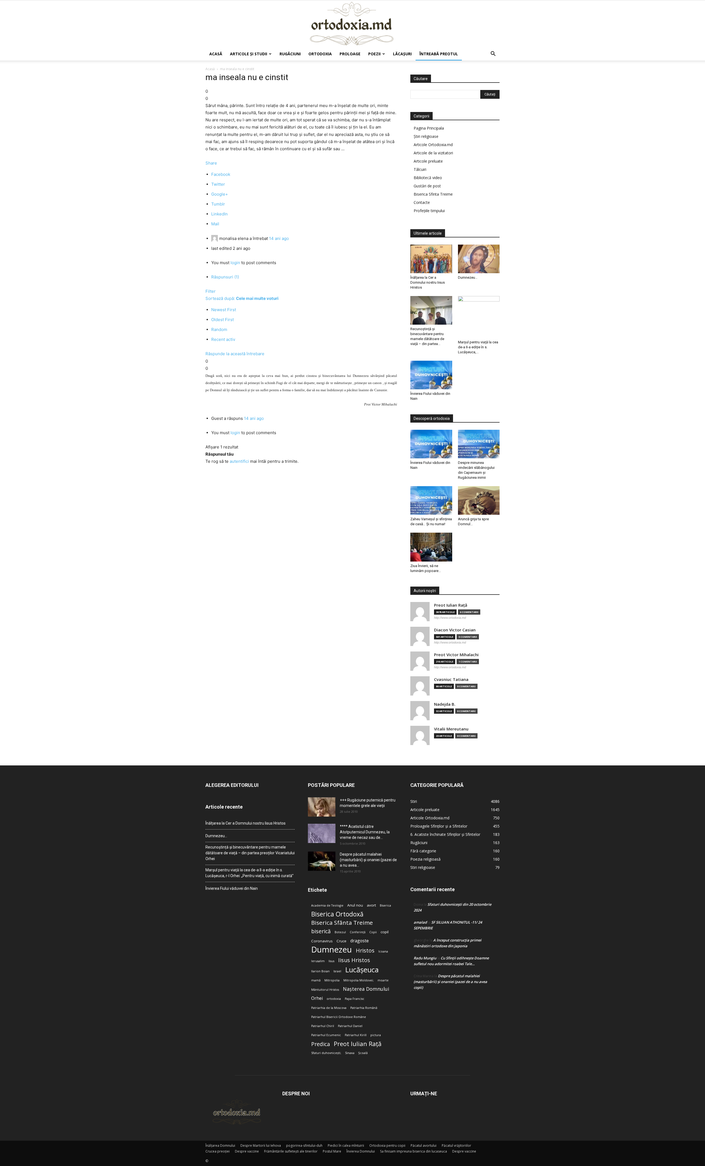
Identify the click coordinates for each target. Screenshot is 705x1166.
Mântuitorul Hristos (325, 990)
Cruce (341, 940)
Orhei (317, 998)
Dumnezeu (331, 949)
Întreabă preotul (438, 53)
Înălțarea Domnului (220, 1145)
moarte (383, 980)
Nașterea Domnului (366, 989)
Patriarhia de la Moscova (328, 1008)
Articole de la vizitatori (433, 152)
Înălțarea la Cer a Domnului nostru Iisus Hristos (427, 282)
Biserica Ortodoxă (337, 914)
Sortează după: (241, 298)
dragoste (359, 941)
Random (219, 329)
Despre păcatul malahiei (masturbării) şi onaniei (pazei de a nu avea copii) (450, 981)
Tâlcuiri (420, 169)
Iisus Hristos (354, 960)
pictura (375, 1035)
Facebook (220, 174)
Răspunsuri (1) (225, 277)
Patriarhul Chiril (322, 1026)
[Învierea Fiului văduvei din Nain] (431, 375)
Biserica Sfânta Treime (342, 923)
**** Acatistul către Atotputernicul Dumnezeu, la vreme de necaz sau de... (365, 832)
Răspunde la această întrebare (234, 353)
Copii (373, 932)
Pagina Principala (429, 128)
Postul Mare (332, 1151)
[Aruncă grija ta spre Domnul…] (479, 500)
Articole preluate (428, 161)
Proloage (350, 53)
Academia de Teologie (327, 905)
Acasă (215, 53)
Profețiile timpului (429, 210)
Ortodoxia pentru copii (387, 1145)
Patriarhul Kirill (356, 1035)
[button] (493, 54)
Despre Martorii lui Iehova (260, 1145)
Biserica (385, 905)
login (235, 262)
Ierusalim (318, 961)
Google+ (219, 194)
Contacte (422, 202)
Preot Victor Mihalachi (456, 654)
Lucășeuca (362, 970)
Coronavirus (322, 940)
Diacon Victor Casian (455, 630)
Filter (210, 291)
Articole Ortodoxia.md (433, 144)
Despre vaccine (247, 1151)
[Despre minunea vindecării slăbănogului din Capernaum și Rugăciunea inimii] (479, 444)
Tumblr (218, 204)
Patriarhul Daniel (350, 1026)
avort (371, 905)
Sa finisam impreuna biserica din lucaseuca (413, 1151)
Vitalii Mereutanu (451, 729)
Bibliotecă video (428, 177)
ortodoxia (334, 999)
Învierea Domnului (360, 1151)
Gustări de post (427, 185)
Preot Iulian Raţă (450, 605)
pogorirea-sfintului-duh (304, 1145)
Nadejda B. (444, 704)
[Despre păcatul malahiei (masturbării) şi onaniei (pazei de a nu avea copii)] (321, 861)
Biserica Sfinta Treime (433, 194)
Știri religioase (426, 136)
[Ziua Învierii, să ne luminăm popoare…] (431, 547)
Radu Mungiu (425, 958)
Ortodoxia (320, 53)
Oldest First (222, 319)
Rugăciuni (290, 53)
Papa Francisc (354, 999)
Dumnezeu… (468, 277)
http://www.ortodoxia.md (450, 617)
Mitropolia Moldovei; (358, 980)
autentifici (239, 461)
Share (211, 163)
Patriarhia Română (363, 1008)
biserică (321, 931)
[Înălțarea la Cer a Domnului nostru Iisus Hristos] (431, 259)
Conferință (357, 932)
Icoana (383, 951)
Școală (363, 1053)
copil (385, 931)
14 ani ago (279, 238)
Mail (215, 223)
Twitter (218, 184)
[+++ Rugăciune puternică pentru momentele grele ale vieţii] (321, 807)
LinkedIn (219, 214)
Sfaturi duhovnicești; (326, 1053)
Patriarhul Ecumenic (326, 1035)
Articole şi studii (248, 53)
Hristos (365, 950)
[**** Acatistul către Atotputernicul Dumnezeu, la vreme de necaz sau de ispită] (321, 833)
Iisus (331, 961)
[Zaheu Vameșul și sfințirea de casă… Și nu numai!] (431, 500)
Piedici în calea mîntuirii (346, 1145)
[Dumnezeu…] (479, 259)
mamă (316, 980)
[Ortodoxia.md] (352, 24)
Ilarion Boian (320, 971)
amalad (420, 922)
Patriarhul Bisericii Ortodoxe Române (338, 1017)
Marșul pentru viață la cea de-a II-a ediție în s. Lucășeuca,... (478, 347)
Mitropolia (332, 980)
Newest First (223, 309)
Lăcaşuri (402, 53)
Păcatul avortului (423, 1145)
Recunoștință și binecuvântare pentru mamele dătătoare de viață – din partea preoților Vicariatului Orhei (250, 853)
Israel (337, 971)
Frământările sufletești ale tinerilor (291, 1151)
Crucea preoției (217, 1151)
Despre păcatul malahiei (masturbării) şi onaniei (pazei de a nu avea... (368, 859)
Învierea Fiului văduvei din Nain (231, 888)
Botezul (340, 932)
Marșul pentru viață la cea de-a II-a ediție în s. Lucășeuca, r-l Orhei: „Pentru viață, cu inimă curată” (249, 873)
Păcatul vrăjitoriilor (456, 1145)
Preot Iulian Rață (357, 1044)
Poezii (374, 53)
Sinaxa (349, 1053)
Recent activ (223, 339)
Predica (320, 1044)
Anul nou (355, 905)
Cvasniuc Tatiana (451, 679)
